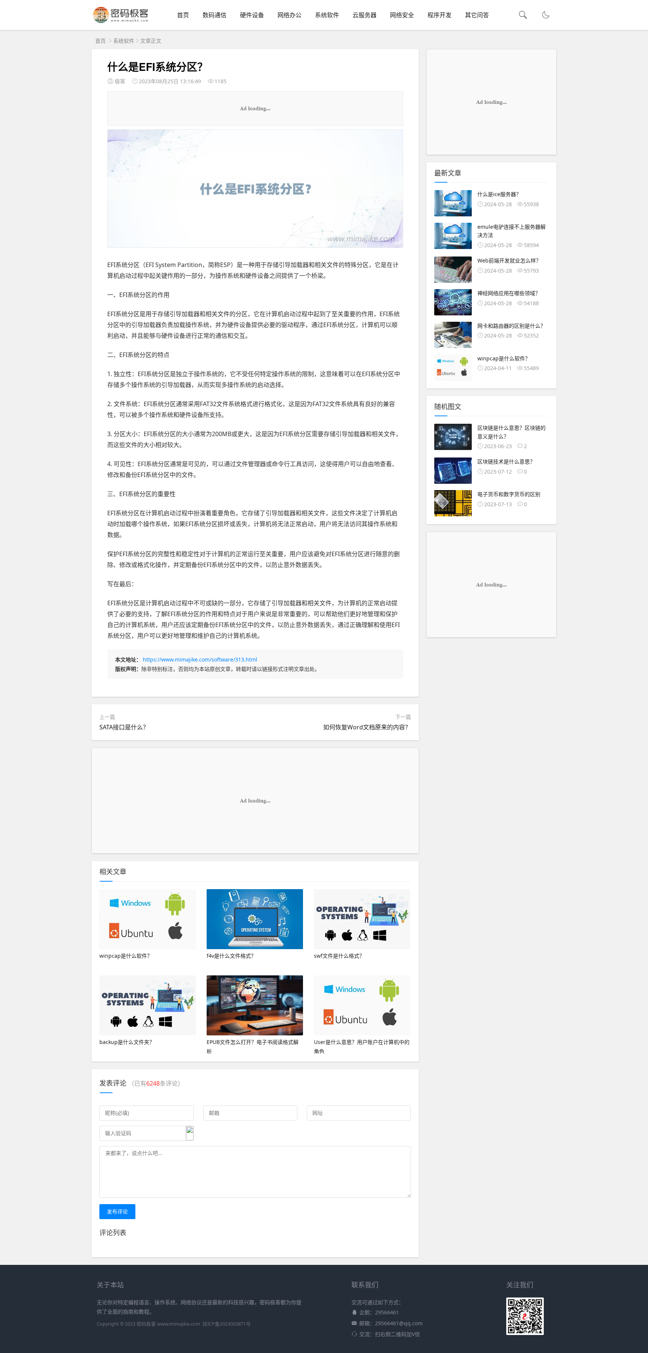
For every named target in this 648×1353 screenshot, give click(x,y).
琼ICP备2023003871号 (226, 1324)
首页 (183, 15)
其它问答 (477, 15)
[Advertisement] (255, 108)
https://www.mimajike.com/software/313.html (200, 659)
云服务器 (364, 15)
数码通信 (214, 15)
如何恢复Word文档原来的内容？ (367, 727)
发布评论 (117, 1211)
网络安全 (402, 15)
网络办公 (290, 15)
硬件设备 (252, 15)
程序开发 (440, 15)
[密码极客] (120, 22)
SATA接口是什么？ (124, 727)
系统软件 (327, 15)
